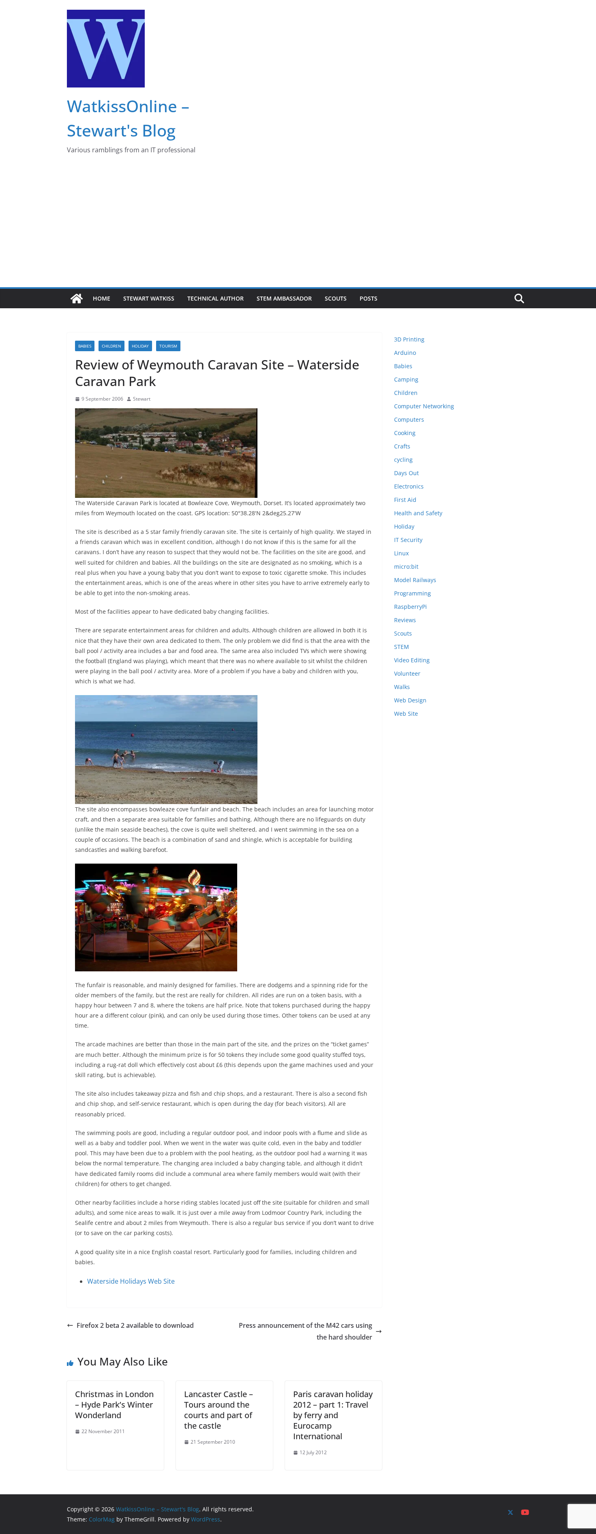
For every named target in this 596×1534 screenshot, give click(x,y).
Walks (402, 687)
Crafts (402, 446)
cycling (403, 459)
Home (101, 298)
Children (111, 346)
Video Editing (412, 660)
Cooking (405, 433)
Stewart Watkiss (148, 298)
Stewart (141, 398)
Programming (412, 593)
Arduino (405, 352)
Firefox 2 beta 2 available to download (135, 1325)
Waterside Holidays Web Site (131, 1281)
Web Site (406, 713)
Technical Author (215, 298)
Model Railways (415, 580)
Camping (406, 379)
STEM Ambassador (284, 298)
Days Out (406, 473)
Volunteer (407, 673)
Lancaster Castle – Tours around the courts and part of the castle (218, 1410)
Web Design (410, 700)
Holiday (140, 346)
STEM (401, 647)
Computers (409, 419)
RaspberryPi (410, 606)
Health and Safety (418, 513)
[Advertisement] (298, 226)
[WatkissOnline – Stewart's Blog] (76, 298)
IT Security (408, 540)
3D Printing (409, 339)
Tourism (168, 346)
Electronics (409, 486)
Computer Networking (424, 406)
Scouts (336, 298)
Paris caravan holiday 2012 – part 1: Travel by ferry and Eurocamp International (333, 1415)
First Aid (405, 500)
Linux (401, 553)
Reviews (405, 620)
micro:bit (406, 566)
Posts (368, 298)
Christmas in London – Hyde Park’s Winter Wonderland (114, 1405)
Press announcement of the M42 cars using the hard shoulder (305, 1331)
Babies (84, 346)
